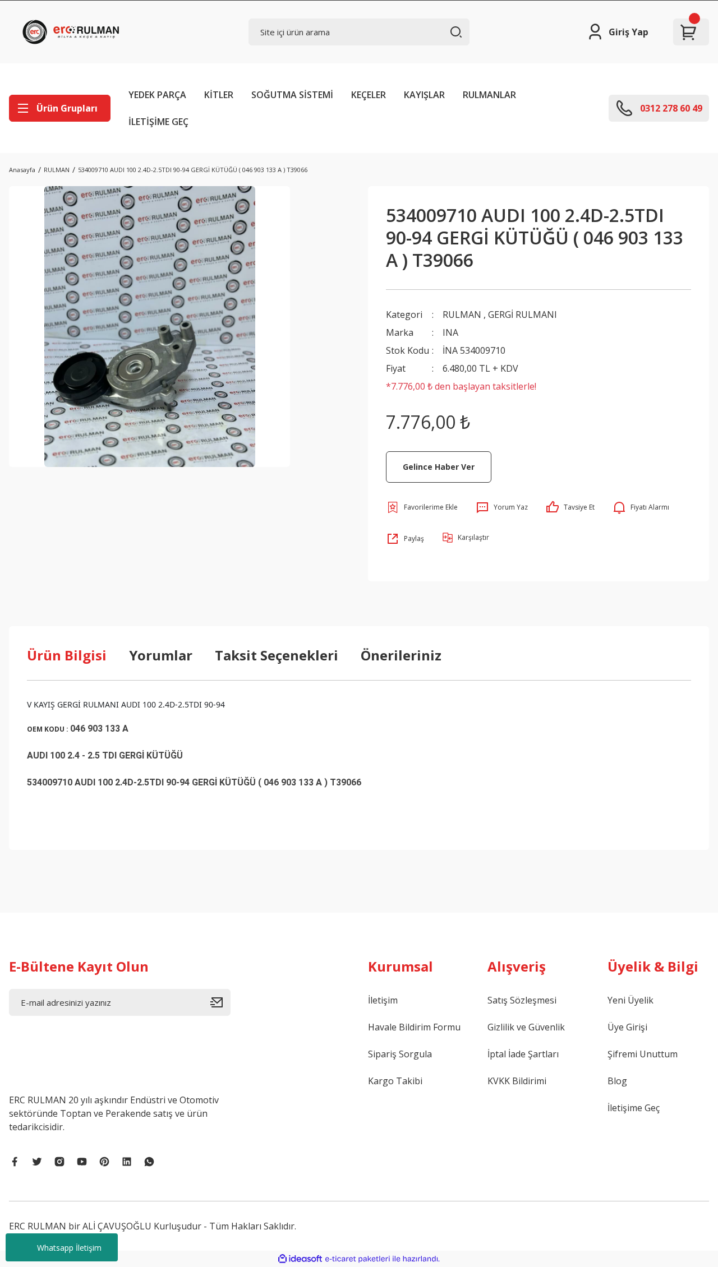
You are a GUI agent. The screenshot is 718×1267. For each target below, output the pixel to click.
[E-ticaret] (357, 1259)
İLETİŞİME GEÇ (158, 121)
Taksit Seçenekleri (276, 655)
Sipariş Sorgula (400, 1054)
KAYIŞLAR (424, 95)
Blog (617, 1081)
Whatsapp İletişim (69, 1247)
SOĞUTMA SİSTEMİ (292, 95)
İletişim (383, 1000)
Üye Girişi (627, 1027)
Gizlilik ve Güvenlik (526, 1027)
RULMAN (462, 314)
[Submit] (220, 1002)
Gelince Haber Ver (439, 466)
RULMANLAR (489, 95)
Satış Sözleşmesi (521, 1000)
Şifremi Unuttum (642, 1054)
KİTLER (218, 95)
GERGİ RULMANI (522, 314)
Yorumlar (160, 655)
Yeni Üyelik (630, 1000)
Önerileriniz (401, 655)
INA (450, 332)
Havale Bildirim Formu (414, 1027)
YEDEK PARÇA (157, 95)
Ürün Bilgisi (67, 655)
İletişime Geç (633, 1108)
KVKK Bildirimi (516, 1081)
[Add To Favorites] (422, 507)
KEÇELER (368, 95)
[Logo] (73, 32)
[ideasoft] (300, 1259)
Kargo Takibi (395, 1081)
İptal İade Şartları (523, 1054)
